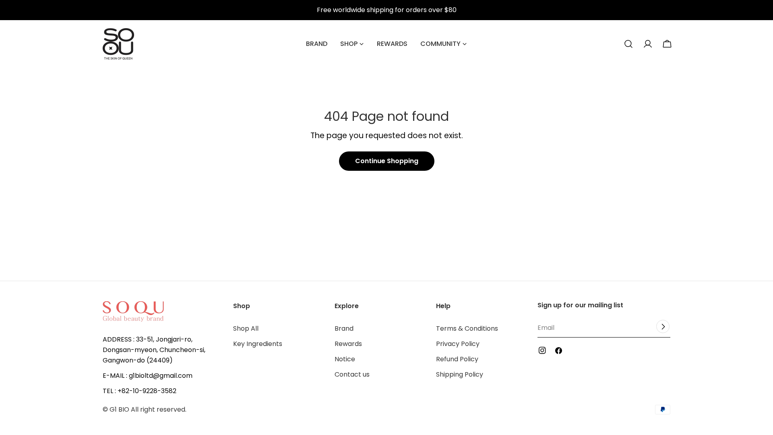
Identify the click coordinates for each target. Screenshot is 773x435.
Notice (345, 359)
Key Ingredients (257, 343)
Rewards (348, 343)
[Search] (628, 44)
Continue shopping (386, 161)
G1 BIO (119, 409)
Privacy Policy (458, 343)
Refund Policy (457, 359)
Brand (344, 328)
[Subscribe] (663, 326)
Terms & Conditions (467, 328)
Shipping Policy (459, 374)
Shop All (245, 328)
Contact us (352, 374)
